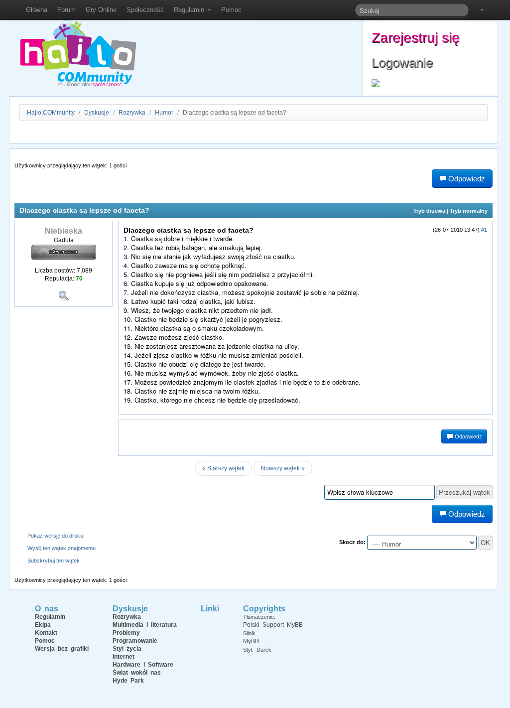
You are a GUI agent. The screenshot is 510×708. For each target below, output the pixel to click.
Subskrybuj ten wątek (53, 561)
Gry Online (101, 9)
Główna (36, 9)
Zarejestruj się (416, 37)
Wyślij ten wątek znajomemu (61, 548)
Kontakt (46, 632)
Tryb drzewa (429, 211)
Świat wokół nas (137, 672)
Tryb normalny (469, 211)
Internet (123, 656)
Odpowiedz (467, 436)
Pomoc (231, 9)
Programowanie (135, 640)
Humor (164, 112)
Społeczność (145, 9)
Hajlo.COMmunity (51, 112)
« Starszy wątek (223, 468)
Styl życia (127, 648)
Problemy (126, 632)
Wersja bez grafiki (62, 648)
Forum (66, 9)
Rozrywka (133, 112)
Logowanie (402, 62)
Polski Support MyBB (273, 624)
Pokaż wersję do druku (55, 536)
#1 (484, 230)
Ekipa (43, 624)
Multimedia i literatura (145, 624)
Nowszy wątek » (283, 468)
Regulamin (190, 9)
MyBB (251, 641)
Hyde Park (128, 680)
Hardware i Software (143, 664)
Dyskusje (96, 112)
